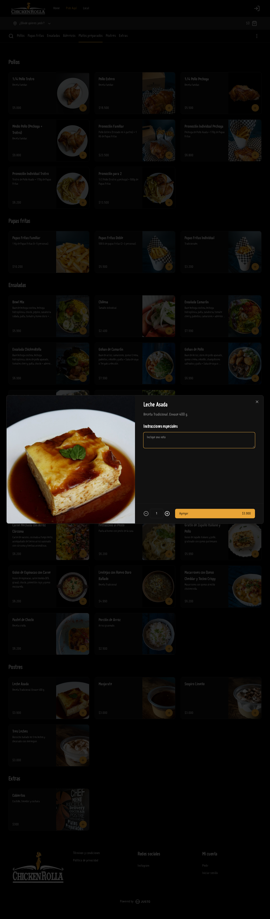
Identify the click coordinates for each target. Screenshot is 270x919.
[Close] (257, 402)
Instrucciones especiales (160, 427)
